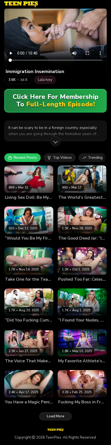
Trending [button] (95, 157)
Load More (55, 416)
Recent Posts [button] (25, 157)
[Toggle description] (55, 141)
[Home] (21, 4)
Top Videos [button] (62, 157)
